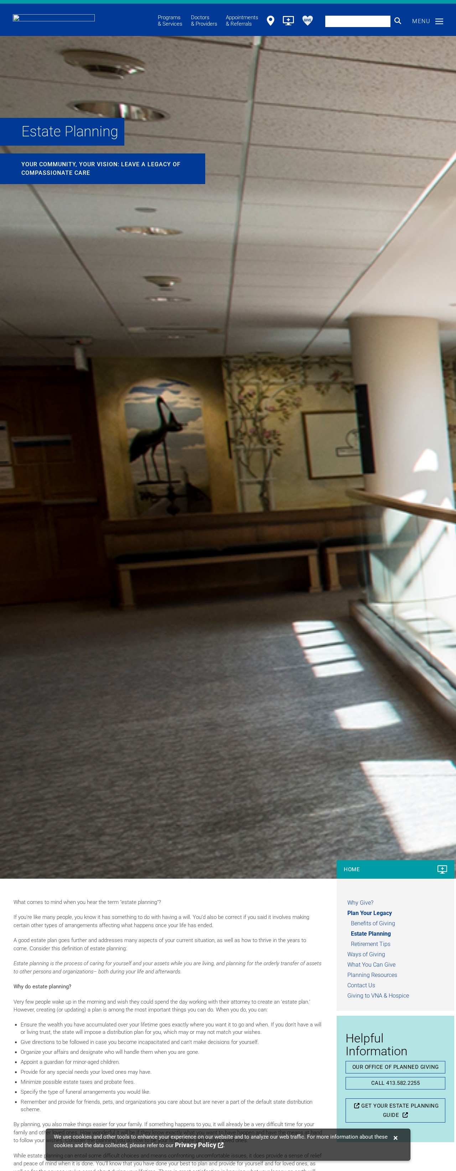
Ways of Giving (366, 954)
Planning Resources (372, 975)
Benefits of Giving (373, 923)
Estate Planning (371, 933)
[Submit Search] (397, 21)
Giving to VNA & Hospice (378, 995)
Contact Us (361, 985)
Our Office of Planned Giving (395, 1067)
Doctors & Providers (204, 20)
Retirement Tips (370, 944)
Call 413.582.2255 (395, 1083)
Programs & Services (170, 20)
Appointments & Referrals (242, 20)
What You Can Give (371, 964)
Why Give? (360, 902)
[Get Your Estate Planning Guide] (356, 1106)
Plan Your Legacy (369, 913)
